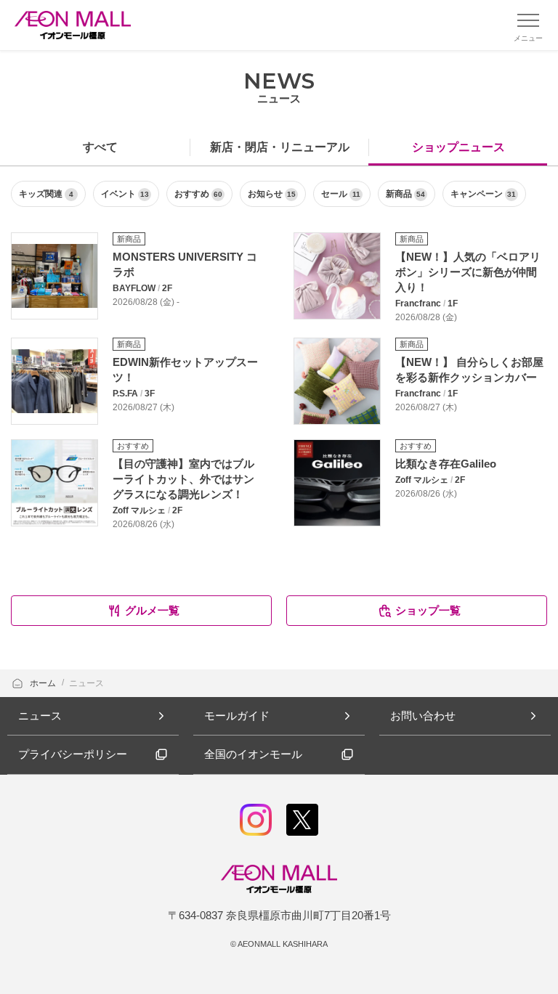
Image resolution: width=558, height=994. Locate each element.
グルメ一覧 (152, 610)
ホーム (44, 683)
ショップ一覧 (428, 610)
